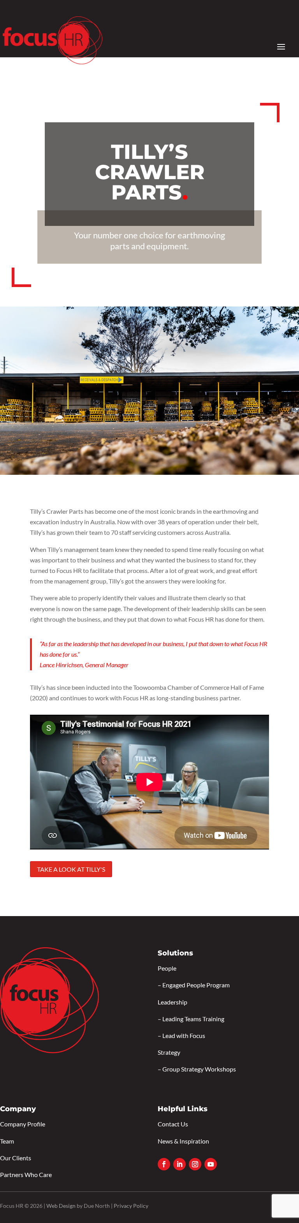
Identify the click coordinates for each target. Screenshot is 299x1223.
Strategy (169, 1052)
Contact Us (173, 1124)
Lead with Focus (183, 1035)
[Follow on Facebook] (164, 1164)
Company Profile (22, 1124)
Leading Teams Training (193, 1018)
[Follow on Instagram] (195, 1164)
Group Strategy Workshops (199, 1069)
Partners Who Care (26, 1174)
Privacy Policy (131, 1205)
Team (7, 1141)
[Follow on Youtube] (210, 1164)
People (167, 968)
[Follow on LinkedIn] (179, 1164)
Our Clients (15, 1157)
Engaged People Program (196, 985)
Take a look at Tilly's (71, 869)
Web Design (61, 1205)
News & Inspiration (183, 1141)
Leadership (172, 1002)
